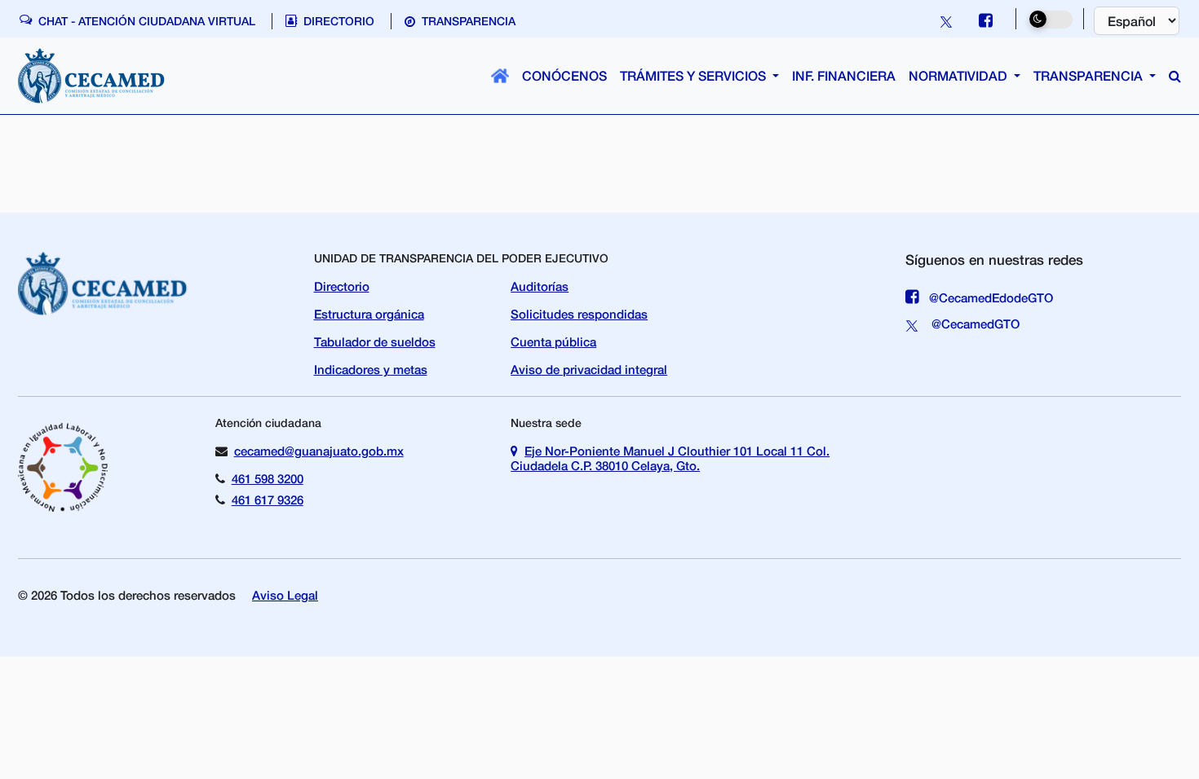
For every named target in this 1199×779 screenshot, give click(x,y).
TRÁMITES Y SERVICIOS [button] (694, 75)
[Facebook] (986, 20)
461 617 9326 (267, 499)
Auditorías (540, 286)
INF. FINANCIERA (844, 75)
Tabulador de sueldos (375, 341)
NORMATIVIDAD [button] (960, 75)
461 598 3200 (267, 478)
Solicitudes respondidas (579, 313)
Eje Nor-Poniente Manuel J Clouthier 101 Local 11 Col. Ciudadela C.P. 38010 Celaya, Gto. (670, 458)
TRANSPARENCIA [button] (1089, 75)
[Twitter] (948, 20)
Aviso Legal (285, 595)
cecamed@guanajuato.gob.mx (319, 450)
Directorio (341, 286)
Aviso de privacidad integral (589, 369)
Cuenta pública (553, 341)
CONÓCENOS (564, 75)
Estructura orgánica (369, 313)
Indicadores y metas (370, 369)
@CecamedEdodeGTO (989, 297)
